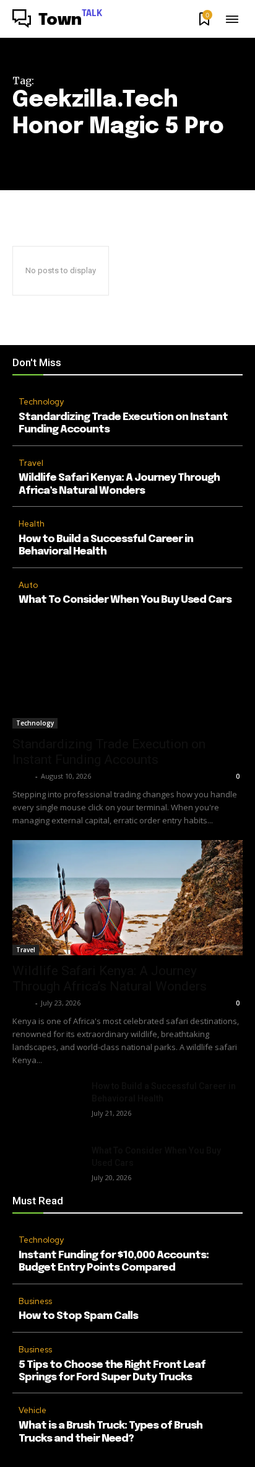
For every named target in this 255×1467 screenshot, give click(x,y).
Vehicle (32, 1410)
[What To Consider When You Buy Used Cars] (47, 1168)
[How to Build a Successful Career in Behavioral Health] (47, 1104)
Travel (31, 463)
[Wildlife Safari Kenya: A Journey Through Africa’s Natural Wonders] (127, 897)
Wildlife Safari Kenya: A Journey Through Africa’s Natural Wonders (109, 978)
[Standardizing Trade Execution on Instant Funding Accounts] (127, 671)
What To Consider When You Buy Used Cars (125, 600)
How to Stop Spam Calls (78, 1316)
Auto (28, 585)
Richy (22, 776)
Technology (41, 401)
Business (35, 1301)
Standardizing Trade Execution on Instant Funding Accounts (108, 752)
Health (32, 524)
